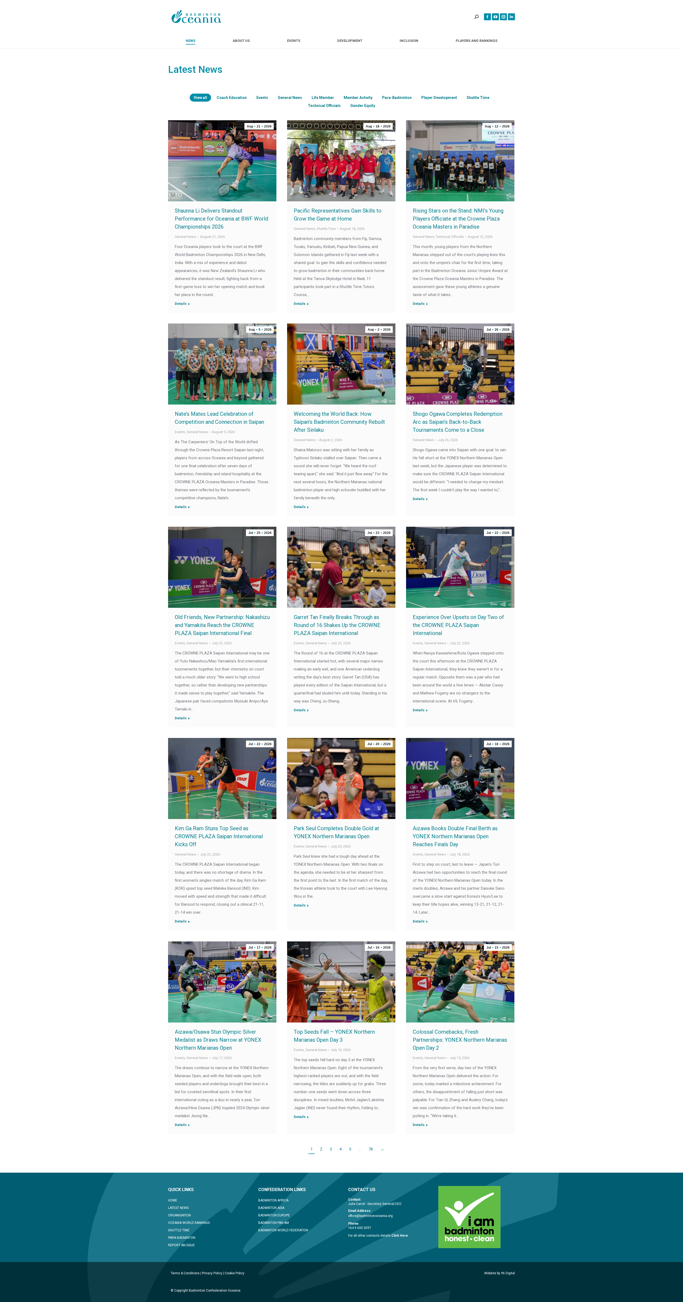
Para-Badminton (397, 97)
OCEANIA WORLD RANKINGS (189, 1223)
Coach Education (232, 97)
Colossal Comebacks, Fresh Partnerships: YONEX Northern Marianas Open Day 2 (460, 1040)
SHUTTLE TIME (178, 1230)
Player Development (439, 97)
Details (180, 304)
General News (290, 97)
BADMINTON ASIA (271, 1208)
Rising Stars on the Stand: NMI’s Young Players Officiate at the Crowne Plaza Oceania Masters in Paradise (458, 218)
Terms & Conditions (185, 1273)
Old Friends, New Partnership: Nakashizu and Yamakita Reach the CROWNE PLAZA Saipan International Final (222, 625)
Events (262, 97)
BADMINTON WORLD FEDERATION (283, 1230)
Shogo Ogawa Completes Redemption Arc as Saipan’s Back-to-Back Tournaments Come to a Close (457, 422)
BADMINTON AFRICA (273, 1200)
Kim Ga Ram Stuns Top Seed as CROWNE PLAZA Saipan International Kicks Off (219, 836)
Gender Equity (362, 105)
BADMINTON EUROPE (274, 1215)
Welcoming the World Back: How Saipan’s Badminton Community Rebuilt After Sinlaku (339, 422)
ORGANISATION (179, 1215)
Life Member (323, 97)
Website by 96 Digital (499, 1273)
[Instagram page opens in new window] (503, 16)
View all (200, 97)
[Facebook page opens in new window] (487, 16)
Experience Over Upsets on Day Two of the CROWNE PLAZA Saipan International (458, 625)
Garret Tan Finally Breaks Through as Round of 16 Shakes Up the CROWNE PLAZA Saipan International (337, 625)
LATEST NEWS (178, 1208)
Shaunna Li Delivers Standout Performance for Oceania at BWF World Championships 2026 (221, 218)
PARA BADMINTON (181, 1238)
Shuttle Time (478, 97)
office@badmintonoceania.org (370, 1216)
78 (370, 1149)
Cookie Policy (234, 1273)
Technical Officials (324, 105)
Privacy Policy (212, 1273)
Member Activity (358, 97)
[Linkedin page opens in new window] (511, 16)
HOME (172, 1200)
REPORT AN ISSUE (181, 1245)
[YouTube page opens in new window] (495, 16)
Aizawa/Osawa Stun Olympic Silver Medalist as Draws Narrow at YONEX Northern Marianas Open (218, 1040)
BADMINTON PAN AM (273, 1223)
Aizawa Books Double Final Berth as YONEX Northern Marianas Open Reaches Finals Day (455, 836)
